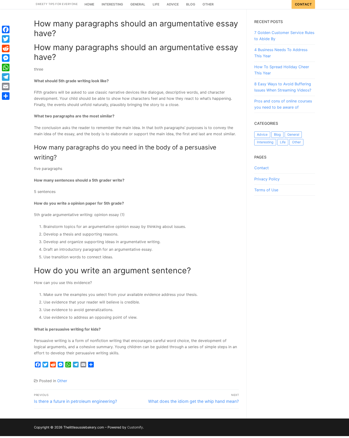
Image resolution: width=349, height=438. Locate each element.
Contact (303, 4)
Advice (262, 134)
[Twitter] (5, 39)
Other (62, 380)
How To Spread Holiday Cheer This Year (281, 69)
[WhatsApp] (5, 67)
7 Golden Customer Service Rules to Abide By (284, 35)
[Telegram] (5, 77)
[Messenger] (5, 58)
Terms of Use (266, 190)
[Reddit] (5, 48)
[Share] (5, 96)
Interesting (265, 142)
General (293, 134)
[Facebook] (5, 29)
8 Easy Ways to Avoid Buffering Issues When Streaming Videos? (282, 87)
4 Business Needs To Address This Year (280, 52)
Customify (135, 427)
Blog (277, 134)
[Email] (5, 86)
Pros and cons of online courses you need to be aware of (283, 104)
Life (283, 142)
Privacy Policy (267, 179)
